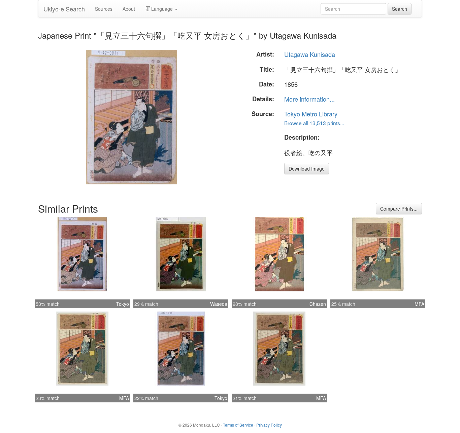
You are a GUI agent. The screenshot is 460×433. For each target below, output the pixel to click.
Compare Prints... (399, 208)
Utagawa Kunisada (309, 54)
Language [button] (162, 8)
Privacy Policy (269, 425)
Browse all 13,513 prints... (314, 123)
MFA (419, 303)
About (129, 8)
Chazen (317, 303)
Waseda (218, 303)
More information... (309, 99)
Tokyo (122, 303)
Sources (103, 8)
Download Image (307, 168)
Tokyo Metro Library (310, 113)
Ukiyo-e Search (64, 8)
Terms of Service (238, 425)
